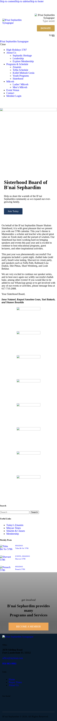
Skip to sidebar (22, 1)
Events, (18, 556)
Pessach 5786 (20, 569)
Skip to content (7, 1)
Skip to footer (37, 1)
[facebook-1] (6, 703)
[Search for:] (15, 512)
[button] (53, 9)
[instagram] (15, 703)
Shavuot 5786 (20, 559)
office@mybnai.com (12, 658)
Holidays (19, 545)
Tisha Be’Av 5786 (21, 548)
